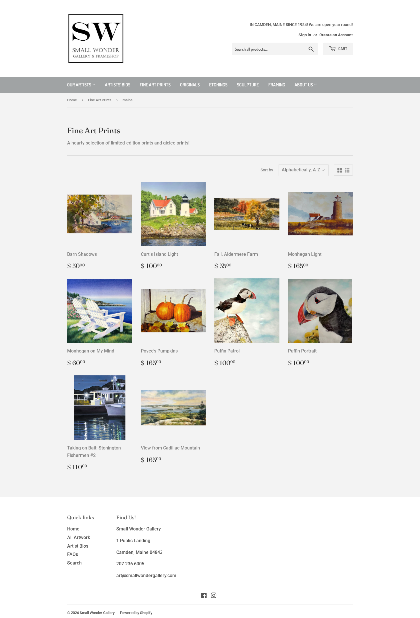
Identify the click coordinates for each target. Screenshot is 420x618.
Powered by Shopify (136, 613)
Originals (190, 85)
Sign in (305, 35)
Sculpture (248, 85)
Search (74, 563)
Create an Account (336, 35)
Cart (342, 48)
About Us (304, 85)
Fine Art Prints (155, 85)
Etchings (218, 85)
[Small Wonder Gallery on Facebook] (204, 596)
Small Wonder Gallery (97, 613)
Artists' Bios (117, 85)
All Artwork (78, 537)
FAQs (72, 554)
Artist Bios (77, 546)
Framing (276, 85)
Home (72, 100)
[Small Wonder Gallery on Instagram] (214, 596)
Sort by (267, 170)
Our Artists (79, 85)
